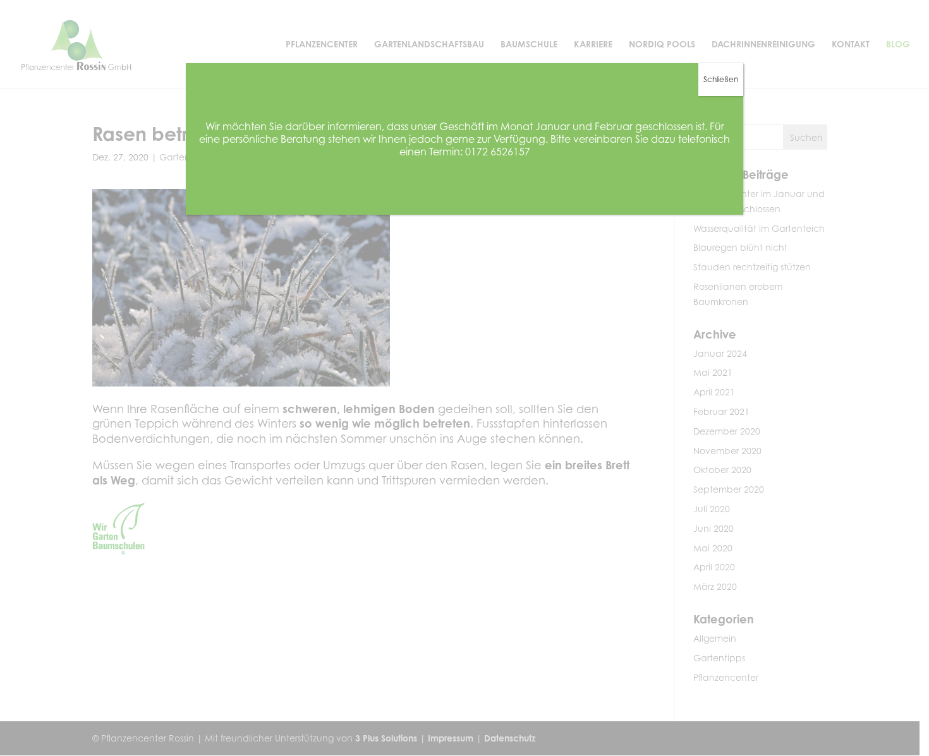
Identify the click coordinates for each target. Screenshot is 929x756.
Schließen (720, 79)
